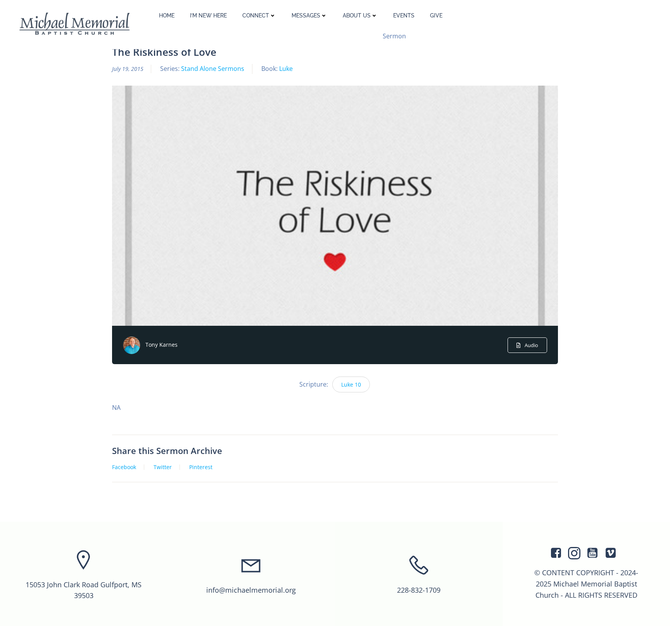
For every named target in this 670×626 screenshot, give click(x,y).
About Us (357, 15)
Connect (255, 15)
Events (403, 15)
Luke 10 (351, 384)
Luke (286, 68)
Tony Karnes (161, 344)
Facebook (124, 467)
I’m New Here (208, 15)
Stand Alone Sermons (212, 68)
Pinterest (200, 467)
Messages (306, 15)
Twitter (163, 467)
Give (436, 15)
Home (166, 15)
